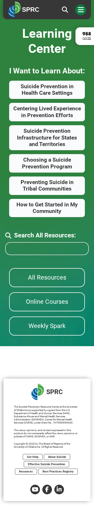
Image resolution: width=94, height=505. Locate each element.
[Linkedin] (59, 489)
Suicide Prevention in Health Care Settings (47, 89)
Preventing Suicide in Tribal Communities (47, 185)
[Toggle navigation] (80, 9)
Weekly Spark (47, 326)
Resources (26, 471)
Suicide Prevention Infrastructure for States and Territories (47, 137)
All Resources (47, 277)
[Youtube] (35, 489)
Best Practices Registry (58, 471)
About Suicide (57, 457)
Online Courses (47, 301)
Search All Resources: (45, 235)
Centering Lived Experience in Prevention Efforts (47, 111)
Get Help (32, 457)
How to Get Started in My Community (47, 207)
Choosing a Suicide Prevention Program (47, 163)
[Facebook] (47, 489)
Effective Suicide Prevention (46, 464)
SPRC (54, 392)
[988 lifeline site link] (84, 36)
